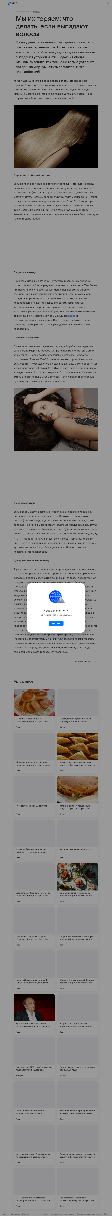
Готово (56, 623)
